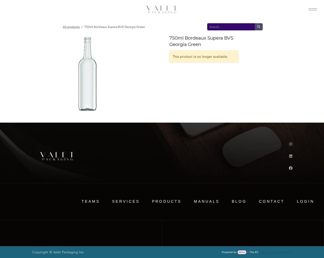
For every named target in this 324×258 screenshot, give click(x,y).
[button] (313, 9)
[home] (11, 9)
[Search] (259, 26)
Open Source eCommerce (275, 252)
